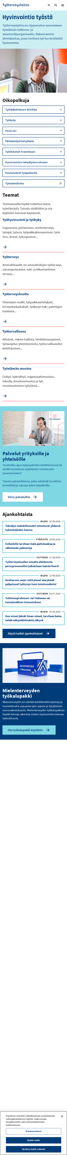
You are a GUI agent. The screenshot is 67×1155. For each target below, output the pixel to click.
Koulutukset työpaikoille (21, 173)
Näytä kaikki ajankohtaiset (25, 633)
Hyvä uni (11, 130)
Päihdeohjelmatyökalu (19, 141)
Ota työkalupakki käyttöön (25, 730)
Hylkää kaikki (33, 1140)
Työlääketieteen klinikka (21, 109)
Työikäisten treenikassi (20, 151)
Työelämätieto (14, 183)
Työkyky (10, 120)
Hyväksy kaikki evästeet (33, 1149)
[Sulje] (62, 1116)
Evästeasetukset (33, 1131)
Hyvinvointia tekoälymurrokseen (26, 162)
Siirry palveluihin (19, 497)
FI (49, 5)
